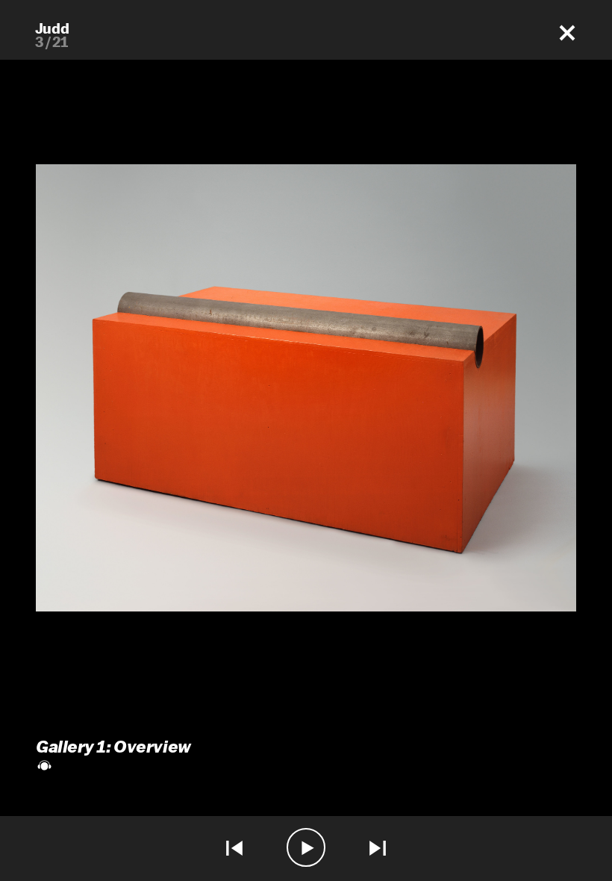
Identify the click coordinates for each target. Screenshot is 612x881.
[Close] (567, 33)
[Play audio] (306, 848)
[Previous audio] (234, 848)
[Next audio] (378, 848)
